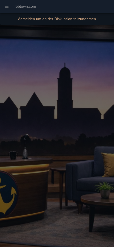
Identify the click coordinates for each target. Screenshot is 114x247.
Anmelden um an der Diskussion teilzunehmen (57, 19)
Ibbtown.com (25, 6)
